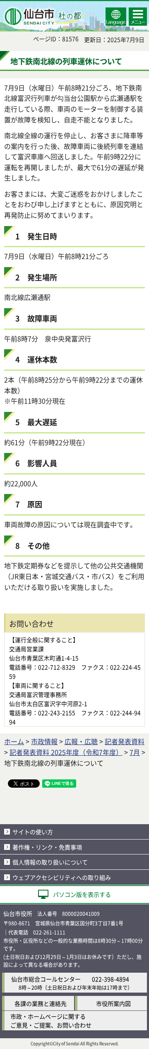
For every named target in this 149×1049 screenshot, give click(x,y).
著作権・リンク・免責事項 (47, 847)
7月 (135, 752)
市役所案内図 (113, 1003)
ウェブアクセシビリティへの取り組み (61, 877)
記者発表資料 (124, 741)
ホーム (14, 741)
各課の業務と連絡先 (40, 1003)
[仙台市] (43, 16)
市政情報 (44, 741)
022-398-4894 (110, 979)
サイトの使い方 (32, 832)
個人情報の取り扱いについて (50, 862)
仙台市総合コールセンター (46, 979)
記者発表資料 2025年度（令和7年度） (66, 752)
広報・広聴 (81, 741)
